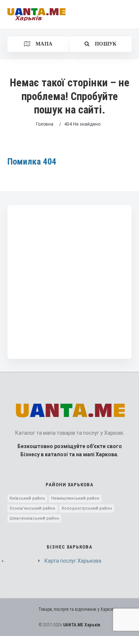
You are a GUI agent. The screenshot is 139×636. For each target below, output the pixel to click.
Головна (44, 124)
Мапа (43, 44)
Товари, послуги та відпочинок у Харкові (77, 609)
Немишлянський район (75, 498)
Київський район (27, 498)
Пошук (105, 44)
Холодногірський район (87, 508)
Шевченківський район (34, 518)
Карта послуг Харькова (72, 561)
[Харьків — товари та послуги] (36, 14)
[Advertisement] (69, 281)
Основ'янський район (32, 508)
